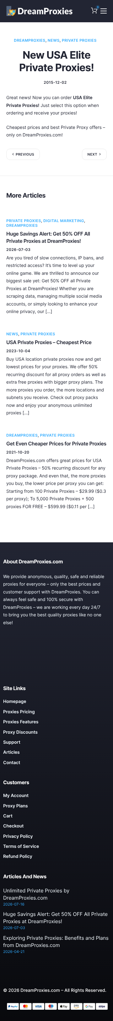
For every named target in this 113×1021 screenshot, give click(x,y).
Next (92, 154)
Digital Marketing (63, 220)
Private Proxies (79, 40)
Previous (25, 154)
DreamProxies (29, 40)
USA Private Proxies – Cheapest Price (49, 342)
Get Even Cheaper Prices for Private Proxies (56, 443)
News (54, 40)
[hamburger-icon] (103, 10)
